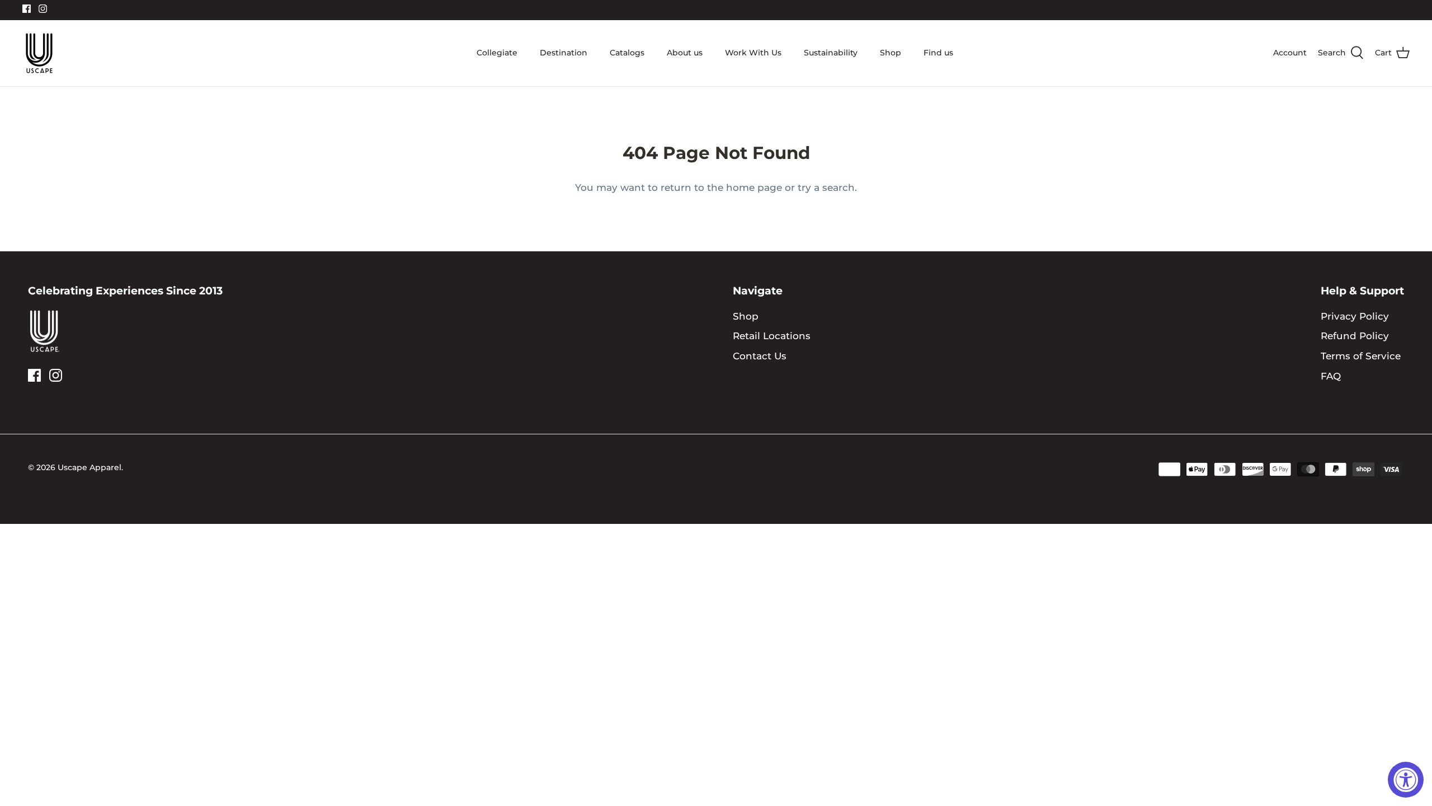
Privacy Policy (1355, 316)
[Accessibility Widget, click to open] (1406, 780)
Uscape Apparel (89, 467)
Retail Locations (772, 335)
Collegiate (497, 53)
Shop (890, 53)
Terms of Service (1361, 356)
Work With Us (753, 53)
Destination (563, 53)
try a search (826, 187)
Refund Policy (1355, 335)
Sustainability (831, 53)
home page (754, 187)
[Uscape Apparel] (39, 53)
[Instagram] (43, 8)
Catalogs (627, 53)
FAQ (1331, 376)
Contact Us (759, 356)
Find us (938, 53)
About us (685, 53)
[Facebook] (26, 8)
